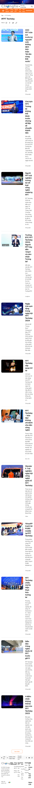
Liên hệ (4, 757)
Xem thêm (17, 751)
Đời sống (19, 771)
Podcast (27, 770)
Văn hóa (20, 10)
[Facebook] (26, 758)
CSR (29, 784)
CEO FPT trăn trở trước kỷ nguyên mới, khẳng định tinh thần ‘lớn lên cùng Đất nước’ (29, 45)
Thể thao (23, 10)
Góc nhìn (27, 458)
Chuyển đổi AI (16, 767)
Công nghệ (11, 10)
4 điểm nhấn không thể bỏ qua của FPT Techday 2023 (29, 704)
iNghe (30, 782)
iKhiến (22, 766)
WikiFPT (27, 772)
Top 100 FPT (29, 776)
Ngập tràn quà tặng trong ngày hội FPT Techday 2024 (29, 312)
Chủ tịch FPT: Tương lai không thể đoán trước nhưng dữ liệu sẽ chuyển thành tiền (29, 117)
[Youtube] (29, 758)
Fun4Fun (23, 769)
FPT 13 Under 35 (30, 766)
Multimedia (29, 10)
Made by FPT (15, 771)
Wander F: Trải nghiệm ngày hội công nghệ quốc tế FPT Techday (29, 476)
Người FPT (16, 10)
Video (26, 516)
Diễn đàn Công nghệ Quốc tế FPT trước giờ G (28, 649)
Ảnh (26, 767)
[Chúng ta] (9, 6)
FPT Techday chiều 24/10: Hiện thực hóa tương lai (29, 587)
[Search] (32, 6)
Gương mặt (19, 767)
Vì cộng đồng (22, 773)
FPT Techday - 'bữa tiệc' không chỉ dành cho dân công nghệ (29, 420)
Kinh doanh (7, 10)
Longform (27, 296)
